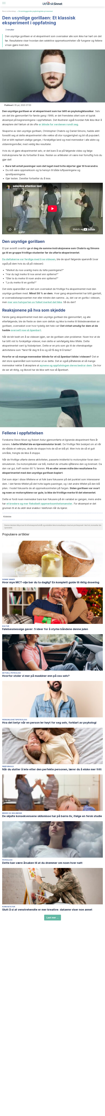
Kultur (5, 626)
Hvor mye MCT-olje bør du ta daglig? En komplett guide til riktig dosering (50, 582)
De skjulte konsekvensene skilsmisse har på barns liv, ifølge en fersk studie (52, 816)
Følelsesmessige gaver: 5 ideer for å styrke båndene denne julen (45, 629)
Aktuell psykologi (11, 673)
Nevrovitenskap (9, 11)
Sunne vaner (8, 579)
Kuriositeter (8, 907)
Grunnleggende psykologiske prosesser (35, 11)
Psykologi (7, 860)
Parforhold (8, 766)
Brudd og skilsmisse (12, 813)
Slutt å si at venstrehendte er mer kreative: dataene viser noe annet (47, 909)
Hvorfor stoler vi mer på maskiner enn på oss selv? (36, 675)
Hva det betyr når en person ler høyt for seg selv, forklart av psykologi (49, 722)
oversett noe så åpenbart (26, 330)
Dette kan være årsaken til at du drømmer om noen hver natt (42, 863)
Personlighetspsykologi (14, 720)
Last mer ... (52, 917)
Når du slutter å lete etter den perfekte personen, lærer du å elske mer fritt (52, 769)
